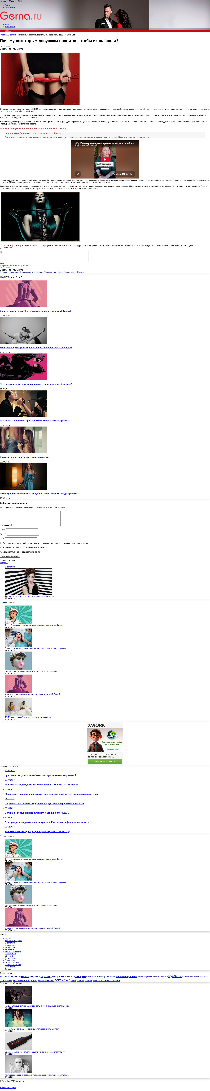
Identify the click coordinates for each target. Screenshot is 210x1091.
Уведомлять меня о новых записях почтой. (22, 552)
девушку (54, 976)
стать (111, 981)
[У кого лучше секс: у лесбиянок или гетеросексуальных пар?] (18, 1027)
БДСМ (8, 938)
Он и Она (9, 956)
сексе (73, 980)
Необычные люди (13, 952)
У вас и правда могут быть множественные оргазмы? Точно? (35, 311)
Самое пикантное (13, 965)
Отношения (10, 960)
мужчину (164, 976)
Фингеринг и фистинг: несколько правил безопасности (29, 596)
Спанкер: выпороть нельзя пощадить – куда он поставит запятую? (35, 1052)
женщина (71, 977)
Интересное (10, 947)
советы (96, 981)
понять (26, 980)
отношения (6, 980)
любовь (113, 977)
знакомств (99, 977)
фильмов (116, 981)
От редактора (11, 958)
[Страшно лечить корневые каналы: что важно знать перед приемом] (18, 646)
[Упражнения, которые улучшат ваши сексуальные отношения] (23, 343)
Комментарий (6, 525)
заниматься (90, 977)
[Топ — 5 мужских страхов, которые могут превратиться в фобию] (18, 623)
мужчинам (141, 977)
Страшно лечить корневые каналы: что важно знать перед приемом (35, 648)
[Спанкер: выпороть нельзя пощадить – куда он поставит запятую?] (18, 1050)
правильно (42, 981)
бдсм (1, 976)
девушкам (4, 265)
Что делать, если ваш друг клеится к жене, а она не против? (35, 420)
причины (50, 981)
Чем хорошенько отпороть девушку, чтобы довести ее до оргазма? (39, 493)
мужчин (121, 976)
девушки (44, 976)
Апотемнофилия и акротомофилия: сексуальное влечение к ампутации (37, 1075)
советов (88, 980)
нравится (24, 265)
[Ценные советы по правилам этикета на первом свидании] (18, 669)
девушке (34, 976)
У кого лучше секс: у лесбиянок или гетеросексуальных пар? (32, 1029)
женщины (80, 976)
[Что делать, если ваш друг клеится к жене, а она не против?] (23, 416)
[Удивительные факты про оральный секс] (23, 452)
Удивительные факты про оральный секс (24, 457)
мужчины (175, 976)
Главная (4, 35)
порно (34, 980)
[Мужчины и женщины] (21, 20)
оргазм (196, 976)
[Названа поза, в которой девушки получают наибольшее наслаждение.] (18, 1004)
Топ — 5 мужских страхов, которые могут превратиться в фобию (34, 625)
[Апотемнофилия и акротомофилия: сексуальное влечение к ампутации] (18, 1073)
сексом (80, 980)
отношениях (18, 981)
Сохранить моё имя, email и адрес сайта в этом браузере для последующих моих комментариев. (46, 543)
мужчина (131, 976)
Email (3, 534)
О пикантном (10, 954)
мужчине (148, 976)
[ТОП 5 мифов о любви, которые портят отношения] (18, 715)
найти (184, 976)
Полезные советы (13, 962)
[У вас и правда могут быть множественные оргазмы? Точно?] (23, 306)
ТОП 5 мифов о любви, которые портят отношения (28, 717)
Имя (2, 530)
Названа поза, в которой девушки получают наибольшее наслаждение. (37, 1006)
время (6, 976)
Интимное (9, 949)
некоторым (15, 265)
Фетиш (8, 969)
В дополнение (14, 35)
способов (104, 980)
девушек (14, 976)
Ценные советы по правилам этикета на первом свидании (31, 671)
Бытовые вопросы (13, 941)
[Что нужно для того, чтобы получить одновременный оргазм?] (23, 379)
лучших (106, 977)
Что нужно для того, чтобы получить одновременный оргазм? (36, 384)
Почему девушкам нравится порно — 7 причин (41, 133)
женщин (63, 976)
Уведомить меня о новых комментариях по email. (25, 548)
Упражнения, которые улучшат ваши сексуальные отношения (36, 347)
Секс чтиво (10, 967)
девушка (24, 976)
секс (58, 980)
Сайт (2, 539)
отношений (202, 977)
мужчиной (156, 977)
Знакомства (10, 945)
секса (66, 980)
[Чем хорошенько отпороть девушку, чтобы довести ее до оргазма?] (23, 489)
